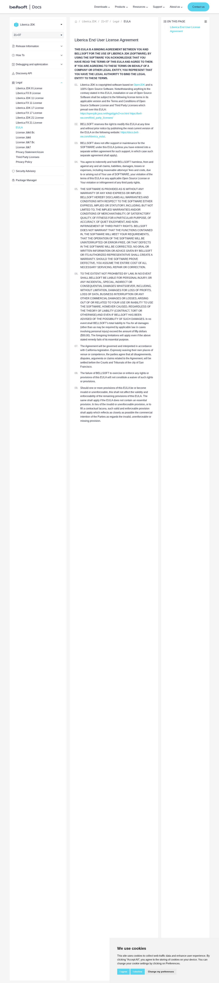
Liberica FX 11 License (29, 103)
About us (175, 6)
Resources (139, 6)
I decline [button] (137, 971)
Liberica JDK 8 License (29, 88)
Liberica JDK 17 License (30, 108)
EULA (19, 127)
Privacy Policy (24, 162)
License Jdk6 (23, 137)
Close (205, 21)
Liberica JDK (89, 21)
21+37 (104, 21)
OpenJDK (139, 84)
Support (157, 6)
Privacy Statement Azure (30, 152)
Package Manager (26, 180)
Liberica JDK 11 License (30, 98)
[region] (38, 499)
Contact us (198, 6)
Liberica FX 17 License (29, 113)
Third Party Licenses (27, 157)
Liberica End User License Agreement (185, 29)
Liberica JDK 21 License (30, 117)
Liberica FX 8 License (28, 93)
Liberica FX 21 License (29, 122)
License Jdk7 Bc (25, 142)
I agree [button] (123, 971)
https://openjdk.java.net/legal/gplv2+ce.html (104, 113)
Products (120, 6)
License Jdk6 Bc (25, 132)
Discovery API (24, 73)
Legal (116, 21)
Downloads (100, 6)
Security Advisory (26, 171)
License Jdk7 (23, 147)
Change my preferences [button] (161, 971)
